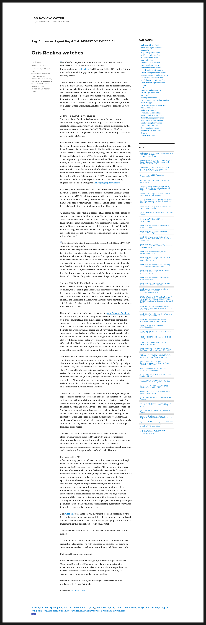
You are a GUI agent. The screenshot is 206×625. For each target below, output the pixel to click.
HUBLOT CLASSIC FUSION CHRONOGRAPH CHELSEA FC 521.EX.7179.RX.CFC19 (151, 219)
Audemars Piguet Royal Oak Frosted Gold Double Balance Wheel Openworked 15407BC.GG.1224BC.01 (156, 161)
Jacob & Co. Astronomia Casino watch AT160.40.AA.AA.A (154, 226)
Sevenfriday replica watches (152, 120)
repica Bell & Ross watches (151, 113)
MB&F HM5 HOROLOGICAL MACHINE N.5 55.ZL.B (155, 337)
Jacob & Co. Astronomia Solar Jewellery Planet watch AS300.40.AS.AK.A (155, 265)
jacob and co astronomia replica (78, 607)
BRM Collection (147, 60)
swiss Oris (69, 514)
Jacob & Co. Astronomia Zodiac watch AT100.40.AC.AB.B (154, 278)
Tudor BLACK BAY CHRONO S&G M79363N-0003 (41, 88)
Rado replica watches (149, 110)
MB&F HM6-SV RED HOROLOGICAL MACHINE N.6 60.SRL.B (153, 343)
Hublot (143, 85)
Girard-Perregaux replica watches (154, 73)
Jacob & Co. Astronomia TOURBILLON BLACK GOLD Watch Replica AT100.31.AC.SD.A (154, 271)
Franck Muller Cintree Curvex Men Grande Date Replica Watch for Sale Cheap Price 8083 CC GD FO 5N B (156, 201)
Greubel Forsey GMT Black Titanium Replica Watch (156, 213)
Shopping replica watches (107, 183)
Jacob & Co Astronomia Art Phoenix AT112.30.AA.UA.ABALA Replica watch (154, 320)
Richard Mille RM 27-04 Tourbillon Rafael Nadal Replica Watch (155, 392)
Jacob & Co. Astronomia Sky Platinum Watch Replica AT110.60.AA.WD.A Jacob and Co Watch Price (156, 245)
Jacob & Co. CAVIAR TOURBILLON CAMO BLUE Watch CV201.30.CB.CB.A (155, 284)
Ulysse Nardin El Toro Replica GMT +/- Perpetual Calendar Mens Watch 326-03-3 (156, 417)
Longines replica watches (151, 90)
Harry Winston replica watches (153, 83)
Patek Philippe (146, 103)
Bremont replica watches (150, 58)
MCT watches (146, 95)
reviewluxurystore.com (91, 611)
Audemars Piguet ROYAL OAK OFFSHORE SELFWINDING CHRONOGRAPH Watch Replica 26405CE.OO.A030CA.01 (156, 169)
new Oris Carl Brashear (118, 313)
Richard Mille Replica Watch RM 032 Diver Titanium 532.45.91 (156, 375)
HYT (142, 88)
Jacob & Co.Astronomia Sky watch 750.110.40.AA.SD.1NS (153, 252)
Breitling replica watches (150, 55)
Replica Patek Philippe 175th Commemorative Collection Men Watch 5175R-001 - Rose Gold (155, 362)
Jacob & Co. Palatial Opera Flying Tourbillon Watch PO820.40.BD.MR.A (156, 315)
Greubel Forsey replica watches (153, 80)
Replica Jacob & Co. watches (151, 115)
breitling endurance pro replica (46, 607)
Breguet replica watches (150, 53)
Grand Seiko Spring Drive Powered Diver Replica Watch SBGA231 (155, 207)
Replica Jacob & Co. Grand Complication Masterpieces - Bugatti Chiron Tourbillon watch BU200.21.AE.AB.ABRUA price (155, 355)
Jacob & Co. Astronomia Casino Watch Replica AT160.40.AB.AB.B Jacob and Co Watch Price (155, 238)
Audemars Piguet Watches (151, 45)
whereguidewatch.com (114, 611)
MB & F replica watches (150, 93)
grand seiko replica (104, 607)
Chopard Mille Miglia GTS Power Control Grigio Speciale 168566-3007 (155, 194)
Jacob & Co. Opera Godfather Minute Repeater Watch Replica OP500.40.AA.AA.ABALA (154, 290)
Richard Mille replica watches (152, 118)
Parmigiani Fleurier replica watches (155, 100)
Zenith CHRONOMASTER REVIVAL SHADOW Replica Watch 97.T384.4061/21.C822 (153, 431)
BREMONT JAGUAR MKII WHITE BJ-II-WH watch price (155, 181)
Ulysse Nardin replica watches (152, 130)
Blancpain (145, 50)
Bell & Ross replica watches (151, 48)
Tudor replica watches (149, 125)
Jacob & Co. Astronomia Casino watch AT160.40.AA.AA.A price (154, 232)
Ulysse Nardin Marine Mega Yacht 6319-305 (156, 422)
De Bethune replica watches (151, 68)
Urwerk (144, 133)
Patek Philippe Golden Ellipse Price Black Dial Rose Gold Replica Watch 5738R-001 (155, 349)
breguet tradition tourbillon (66, 611)
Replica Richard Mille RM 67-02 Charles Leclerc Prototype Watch (154, 369)
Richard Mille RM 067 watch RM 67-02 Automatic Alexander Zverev (154, 386)
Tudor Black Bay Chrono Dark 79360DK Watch (155, 411)
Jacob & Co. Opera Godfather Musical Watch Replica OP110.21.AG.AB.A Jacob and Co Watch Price (156, 308)
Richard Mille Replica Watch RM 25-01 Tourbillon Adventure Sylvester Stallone (155, 381)
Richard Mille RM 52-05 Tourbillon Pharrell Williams (155, 398)
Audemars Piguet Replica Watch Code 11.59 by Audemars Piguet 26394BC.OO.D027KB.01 (156, 154)
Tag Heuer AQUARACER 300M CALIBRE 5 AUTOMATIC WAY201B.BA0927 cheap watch (155, 404)
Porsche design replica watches (153, 105)
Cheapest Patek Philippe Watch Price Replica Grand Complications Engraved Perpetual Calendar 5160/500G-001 (155, 187)
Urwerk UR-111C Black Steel (150, 426)
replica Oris (84, 69)
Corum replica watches (150, 65)
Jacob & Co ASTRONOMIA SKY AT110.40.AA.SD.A (151, 326)
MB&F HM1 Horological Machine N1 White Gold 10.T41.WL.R (155, 332)
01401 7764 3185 (77, 591)
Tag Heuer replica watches (151, 123)
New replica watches (39, 65)
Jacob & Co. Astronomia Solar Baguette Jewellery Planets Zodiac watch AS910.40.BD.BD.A (155, 258)
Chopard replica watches (150, 63)
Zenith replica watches (149, 135)
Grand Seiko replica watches (152, 78)
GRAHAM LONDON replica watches (154, 75)
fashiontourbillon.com (125, 607)
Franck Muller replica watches (152, 70)
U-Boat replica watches (150, 128)
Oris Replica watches (57, 53)
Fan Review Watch (47, 18)
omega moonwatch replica (150, 607)
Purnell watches (147, 108)
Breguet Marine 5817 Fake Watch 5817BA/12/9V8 (152, 175)
